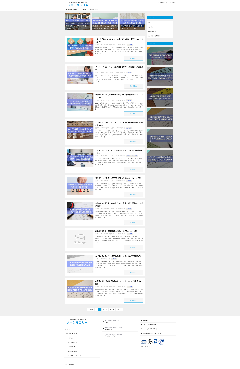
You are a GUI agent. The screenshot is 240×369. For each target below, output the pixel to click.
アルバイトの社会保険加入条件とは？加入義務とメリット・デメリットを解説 (161, 159)
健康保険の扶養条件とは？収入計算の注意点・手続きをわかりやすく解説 (161, 98)
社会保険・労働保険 (71, 9)
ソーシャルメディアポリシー (151, 329)
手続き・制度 (94, 9)
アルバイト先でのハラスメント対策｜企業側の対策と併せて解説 (131, 27)
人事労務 (83, 9)
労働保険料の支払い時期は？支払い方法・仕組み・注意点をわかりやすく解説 (161, 139)
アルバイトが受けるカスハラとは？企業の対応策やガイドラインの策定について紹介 (77, 26)
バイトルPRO (72, 346)
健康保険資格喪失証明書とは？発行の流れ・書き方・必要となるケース (161, 77)
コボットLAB (108, 322)
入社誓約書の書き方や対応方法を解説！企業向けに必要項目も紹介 (118, 256)
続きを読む (133, 58)
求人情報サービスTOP (74, 355)
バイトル (71, 338)
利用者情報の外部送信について (152, 333)
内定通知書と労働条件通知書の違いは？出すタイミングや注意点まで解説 (161, 118)
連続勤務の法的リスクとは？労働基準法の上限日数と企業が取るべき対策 (104, 27)
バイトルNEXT (72, 342)
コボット (69, 329)
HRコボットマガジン (111, 336)
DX (103, 9)
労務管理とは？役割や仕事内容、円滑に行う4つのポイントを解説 (118, 178)
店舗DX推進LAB (109, 329)
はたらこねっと (72, 351)
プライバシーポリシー (149, 324)
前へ (91, 309)
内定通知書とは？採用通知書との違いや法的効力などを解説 (116, 231)
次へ (118, 309)
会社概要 (145, 320)
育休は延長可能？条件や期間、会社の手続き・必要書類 (161, 56)
